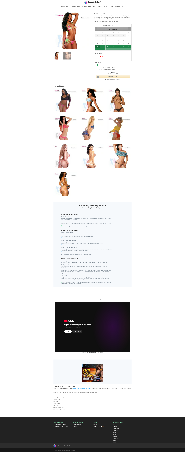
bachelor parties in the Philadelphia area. (81, 388)
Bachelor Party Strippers (60, 424)
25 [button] (108, 47)
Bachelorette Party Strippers (61, 426)
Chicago (115, 426)
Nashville (115, 436)
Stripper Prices (86, 6)
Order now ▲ (64, 237)
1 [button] (108, 49)
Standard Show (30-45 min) (106, 65)
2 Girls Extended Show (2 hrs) (107, 69)
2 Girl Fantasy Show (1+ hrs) (107, 67)
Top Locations (115, 6)
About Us (76, 426)
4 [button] (123, 49)
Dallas (114, 440)
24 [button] (102, 47)
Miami (114, 434)
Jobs (105, 6)
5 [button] (128, 49)
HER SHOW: (98, 62)
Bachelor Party (56, 394)
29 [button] (128, 47)
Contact (100, 6)
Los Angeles (116, 428)
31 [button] (102, 49)
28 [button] (122, 47)
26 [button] (113, 47)
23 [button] (97, 47)
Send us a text (99, 426)
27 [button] (118, 47)
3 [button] (118, 49)
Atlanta (114, 432)
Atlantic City (116, 438)
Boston (114, 442)
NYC (114, 424)
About (94, 6)
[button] (96, 28)
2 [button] (113, 49)
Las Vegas (115, 430)
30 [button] (97, 49)
